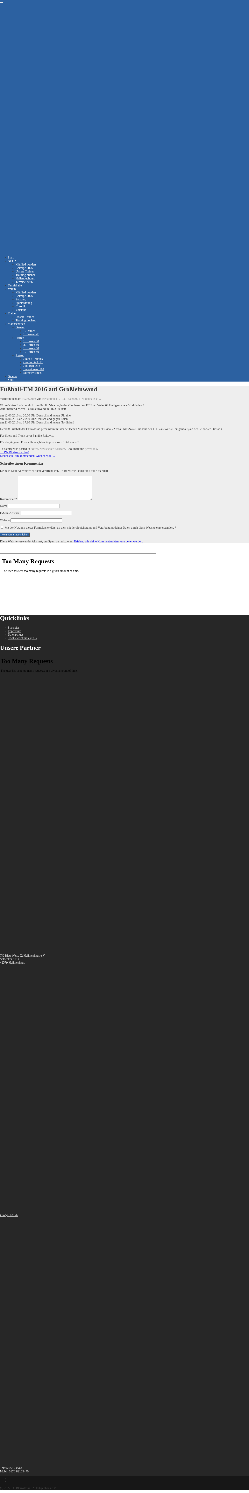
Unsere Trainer (25, 271)
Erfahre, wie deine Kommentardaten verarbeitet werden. (108, 541)
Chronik (21, 306)
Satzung (20, 299)
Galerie (12, 376)
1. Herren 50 (31, 348)
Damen (20, 327)
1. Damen (29, 330)
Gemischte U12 (33, 362)
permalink (91, 448)
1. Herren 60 (31, 351)
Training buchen (26, 275)
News (34, 448)
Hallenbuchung (25, 278)
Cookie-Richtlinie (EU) (22, 638)
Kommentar (8, 499)
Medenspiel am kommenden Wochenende (27, 455)
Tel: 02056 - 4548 (11, 1468)
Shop (11, 379)
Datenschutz (15, 634)
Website (5, 520)
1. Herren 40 (31, 341)
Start (10, 257)
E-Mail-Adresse (9, 513)
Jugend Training (33, 358)
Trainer (12, 313)
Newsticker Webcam (52, 448)
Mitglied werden (26, 264)
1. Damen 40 (31, 334)
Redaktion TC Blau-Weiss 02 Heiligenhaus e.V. (71, 398)
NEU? (12, 261)
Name (3, 505)
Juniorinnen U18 (33, 369)
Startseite (13, 627)
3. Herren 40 (31, 344)
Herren (20, 337)
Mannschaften (16, 323)
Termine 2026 (24, 282)
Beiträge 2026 (24, 268)
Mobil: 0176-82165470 (14, 1471)
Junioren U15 (31, 365)
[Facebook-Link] (9, 1478)
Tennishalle (15, 285)
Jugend (20, 355)
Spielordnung (24, 302)
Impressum (14, 631)
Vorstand (21, 309)
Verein (12, 289)
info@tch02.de (9, 1215)
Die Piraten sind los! (14, 452)
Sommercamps (32, 372)
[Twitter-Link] (9, 1481)
